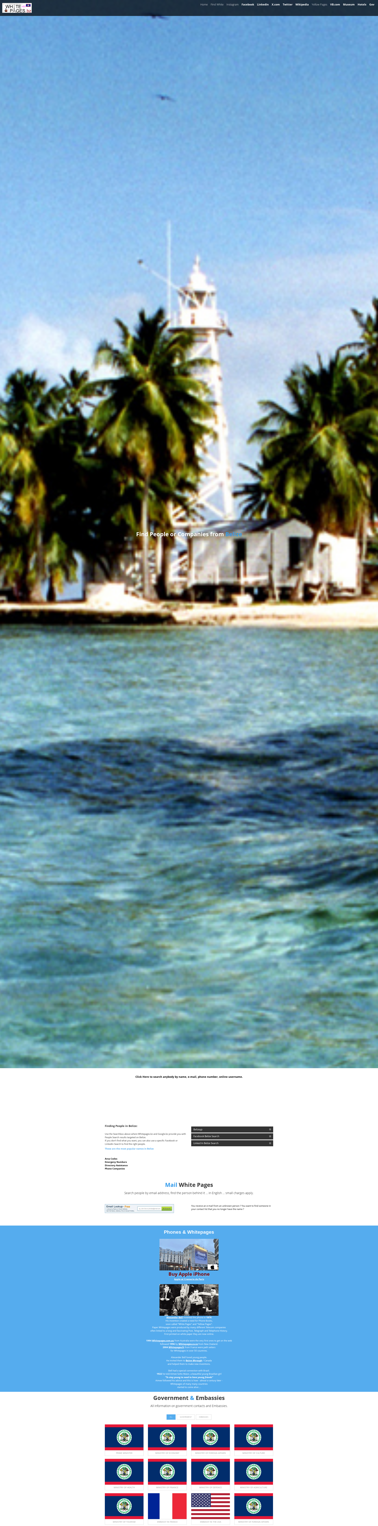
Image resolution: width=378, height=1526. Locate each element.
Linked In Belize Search (206, 1143)
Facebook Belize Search (206, 1136)
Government (186, 1417)
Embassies (203, 1417)
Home (204, 4)
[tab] (232, 1129)
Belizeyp (197, 1129)
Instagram (233, 4)
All (171, 1417)
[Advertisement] (189, 1099)
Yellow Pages (319, 4)
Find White (217, 4)
